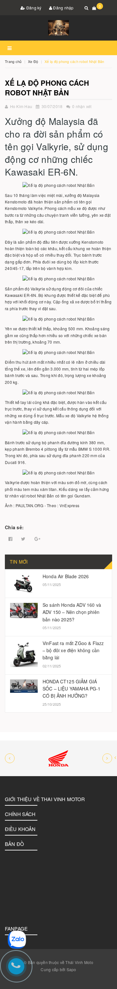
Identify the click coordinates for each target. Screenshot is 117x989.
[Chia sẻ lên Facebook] (10, 539)
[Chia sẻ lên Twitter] (23, 539)
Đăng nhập (63, 7)
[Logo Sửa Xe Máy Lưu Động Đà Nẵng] (58, 28)
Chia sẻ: (14, 527)
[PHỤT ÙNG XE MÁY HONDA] (58, 758)
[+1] (37, 539)
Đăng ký (33, 7)
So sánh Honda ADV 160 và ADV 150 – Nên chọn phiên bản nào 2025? (72, 612)
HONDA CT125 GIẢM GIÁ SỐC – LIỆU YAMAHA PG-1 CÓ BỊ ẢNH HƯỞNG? (72, 688)
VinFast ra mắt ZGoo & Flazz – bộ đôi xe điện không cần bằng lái (73, 650)
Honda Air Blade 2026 (66, 576)
